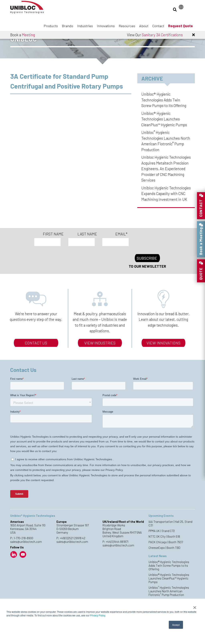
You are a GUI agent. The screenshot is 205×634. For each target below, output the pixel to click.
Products (51, 26)
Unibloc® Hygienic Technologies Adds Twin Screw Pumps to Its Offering (163, 100)
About (143, 26)
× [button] (194, 606)
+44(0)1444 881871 (117, 541)
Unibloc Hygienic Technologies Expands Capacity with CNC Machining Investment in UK (166, 194)
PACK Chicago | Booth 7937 (166, 542)
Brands (67, 26)
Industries (85, 26)
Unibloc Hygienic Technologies (30, 8)
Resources (127, 26)
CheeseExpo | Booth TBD (164, 547)
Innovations (106, 26)
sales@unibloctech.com (26, 541)
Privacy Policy (97, 615)
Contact (158, 26)
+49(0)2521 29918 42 (72, 538)
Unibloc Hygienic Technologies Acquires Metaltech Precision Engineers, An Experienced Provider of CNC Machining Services (166, 168)
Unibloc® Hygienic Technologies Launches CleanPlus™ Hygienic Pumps (164, 119)
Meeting (28, 34)
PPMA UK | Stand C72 (162, 531)
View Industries (100, 342)
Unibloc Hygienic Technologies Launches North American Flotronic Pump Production (169, 591)
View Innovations (163, 342)
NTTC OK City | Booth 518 (164, 536)
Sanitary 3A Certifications (162, 34)
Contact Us (36, 342)
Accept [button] (176, 624)
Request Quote (180, 26)
